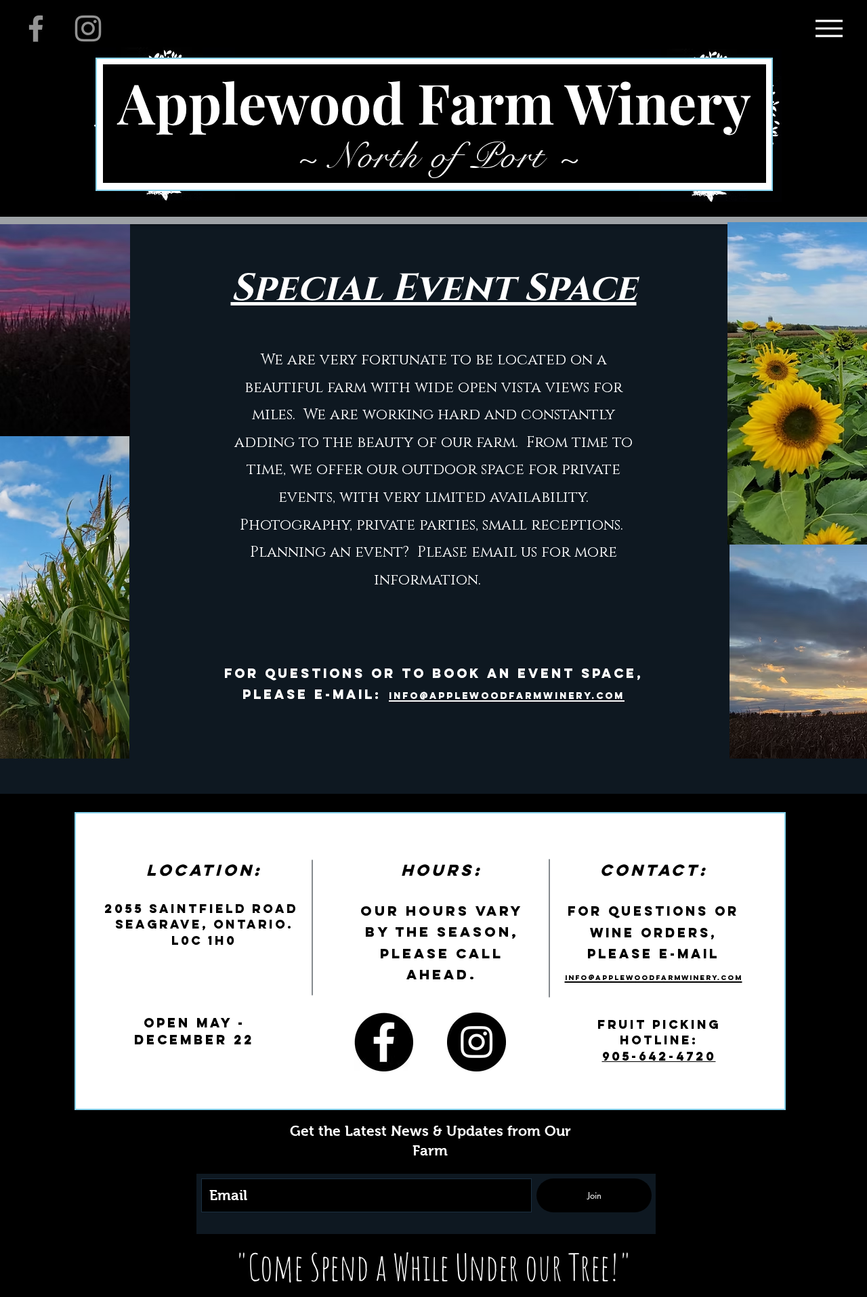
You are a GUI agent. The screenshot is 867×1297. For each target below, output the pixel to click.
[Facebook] (36, 28)
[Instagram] (88, 28)
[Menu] (828, 28)
